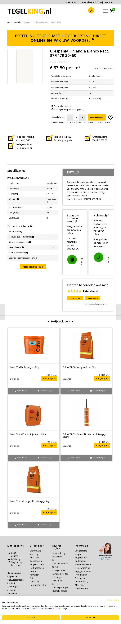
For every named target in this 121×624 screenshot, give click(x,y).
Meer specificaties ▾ (33, 266)
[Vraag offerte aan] (72, 259)
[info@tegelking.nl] (9, 559)
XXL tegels (57, 577)
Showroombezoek (84, 564)
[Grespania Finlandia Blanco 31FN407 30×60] (2, 312)
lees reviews (75, 298)
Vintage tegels (59, 570)
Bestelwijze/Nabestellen (86, 567)
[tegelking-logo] (29, 11)
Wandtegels (35, 550)
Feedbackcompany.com (98, 304)
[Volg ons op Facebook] (9, 562)
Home (10, 22)
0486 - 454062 (14, 554)
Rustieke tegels (59, 590)
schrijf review (93, 298)
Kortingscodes (37, 567)
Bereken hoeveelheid (62, 106)
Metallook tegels (60, 573)
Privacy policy (113, 600)
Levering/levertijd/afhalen (42, 585)
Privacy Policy (81, 581)
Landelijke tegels (60, 587)
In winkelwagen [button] (46, 391)
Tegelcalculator (37, 564)
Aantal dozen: (58, 117)
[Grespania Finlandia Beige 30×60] (118, 312)
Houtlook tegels (60, 553)
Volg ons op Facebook (17, 563)
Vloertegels (35, 554)
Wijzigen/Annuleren (84, 571)
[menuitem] (71, 2)
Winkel (17, 22)
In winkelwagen (96, 117)
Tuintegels (35, 557)
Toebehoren (36, 561)
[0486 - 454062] (98, 257)
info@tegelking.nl (19, 559)
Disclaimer (80, 578)
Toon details (22, 391)
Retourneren (81, 574)
